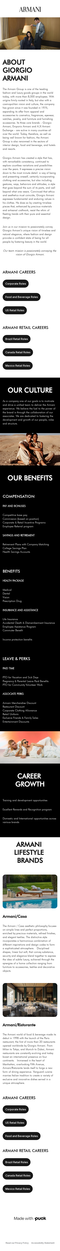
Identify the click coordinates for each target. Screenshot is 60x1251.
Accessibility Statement (42, 1243)
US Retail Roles (14, 310)
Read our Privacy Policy (17, 1243)
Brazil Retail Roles (16, 339)
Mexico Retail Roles (17, 365)
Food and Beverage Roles (21, 297)
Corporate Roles (15, 283)
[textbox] (30, 157)
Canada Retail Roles (17, 352)
